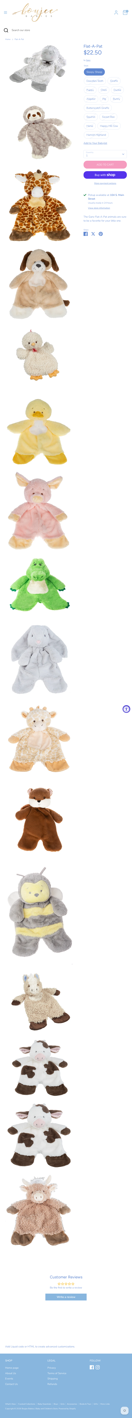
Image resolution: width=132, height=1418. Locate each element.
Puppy (90, 90)
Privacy (51, 1368)
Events (9, 1378)
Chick (104, 90)
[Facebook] (92, 1367)
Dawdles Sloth (94, 81)
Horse (89, 126)
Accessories (72, 1404)
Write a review (66, 1297)
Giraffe (114, 81)
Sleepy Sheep (94, 72)
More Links (105, 1404)
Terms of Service (56, 1373)
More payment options (105, 183)
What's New (10, 1404)
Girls (62, 1404)
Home (7, 39)
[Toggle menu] (5, 12)
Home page (12, 1368)
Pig (104, 99)
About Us (10, 1373)
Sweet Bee (108, 117)
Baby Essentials (44, 1404)
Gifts (96, 1404)
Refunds (52, 1384)
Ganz (88, 60)
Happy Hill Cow (109, 126)
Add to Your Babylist (95, 143)
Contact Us (11, 1384)
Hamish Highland (96, 135)
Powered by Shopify (67, 1408)
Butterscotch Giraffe (97, 108)
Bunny (116, 99)
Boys (56, 1404)
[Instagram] (98, 1367)
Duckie (117, 90)
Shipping (52, 1378)
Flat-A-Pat (19, 39)
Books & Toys (85, 1404)
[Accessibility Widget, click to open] (126, 709)
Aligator (91, 99)
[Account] (116, 11)
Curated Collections (26, 1404)
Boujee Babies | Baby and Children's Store (40, 1408)
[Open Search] (6, 30)
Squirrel (90, 117)
